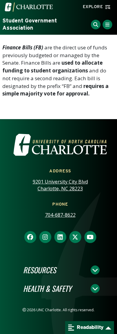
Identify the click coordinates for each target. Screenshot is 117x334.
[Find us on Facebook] (30, 237)
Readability (90, 327)
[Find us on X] (75, 237)
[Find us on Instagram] (45, 237)
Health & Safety (47, 288)
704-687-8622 (60, 215)
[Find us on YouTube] (90, 237)
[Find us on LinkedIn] (60, 237)
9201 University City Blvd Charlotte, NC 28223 (60, 185)
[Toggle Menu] (107, 24)
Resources (39, 269)
